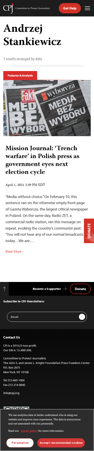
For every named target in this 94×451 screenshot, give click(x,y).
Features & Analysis (20, 75)
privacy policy (29, 431)
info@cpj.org (11, 393)
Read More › (14, 252)
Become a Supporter (47, 289)
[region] (47, 430)
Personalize (20, 442)
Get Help (70, 8)
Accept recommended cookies (61, 442)
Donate (80, 289)
